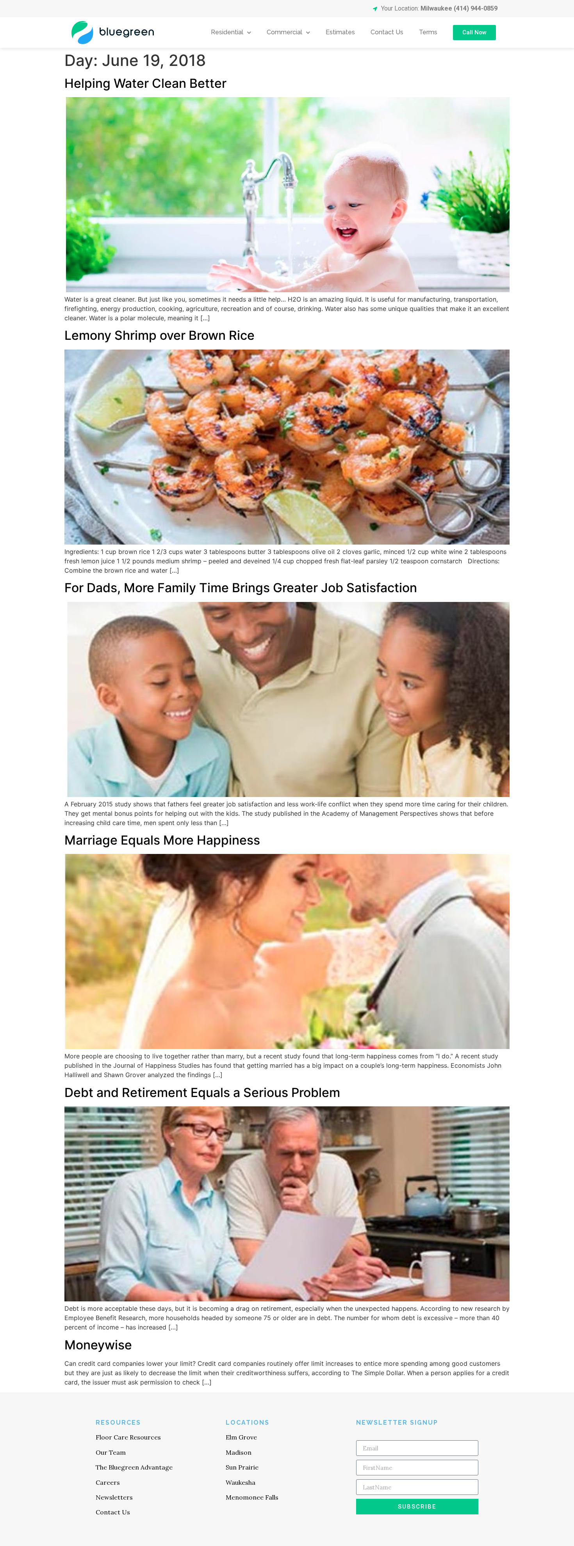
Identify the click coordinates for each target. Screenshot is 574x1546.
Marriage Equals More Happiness (162, 840)
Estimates (340, 32)
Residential (227, 32)
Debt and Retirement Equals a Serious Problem (202, 1092)
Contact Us (387, 32)
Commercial (284, 32)
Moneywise (98, 1345)
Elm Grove (241, 1437)
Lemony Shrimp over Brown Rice (159, 335)
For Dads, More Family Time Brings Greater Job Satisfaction (240, 587)
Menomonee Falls (252, 1497)
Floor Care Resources (128, 1437)
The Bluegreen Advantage (134, 1467)
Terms (428, 32)
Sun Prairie (242, 1467)
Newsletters (114, 1497)
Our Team (111, 1452)
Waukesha (240, 1482)
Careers (108, 1482)
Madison (238, 1452)
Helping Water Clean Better (145, 83)
